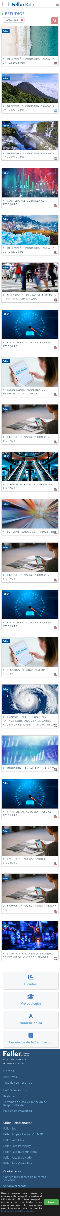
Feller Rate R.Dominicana (20, 1152)
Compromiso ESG (15, 1090)
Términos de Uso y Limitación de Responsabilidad (25, 1103)
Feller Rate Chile (14, 1140)
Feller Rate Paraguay (17, 1146)
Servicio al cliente (15, 1186)
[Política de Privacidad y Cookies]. (18, 1211)
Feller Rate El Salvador (18, 1157)
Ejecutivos (10, 1077)
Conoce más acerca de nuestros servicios (24, 1178)
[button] (6, 4)
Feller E (9, 1128)
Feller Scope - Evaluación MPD (23, 1134)
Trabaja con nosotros (17, 1082)
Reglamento (11, 1096)
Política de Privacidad (17, 1111)
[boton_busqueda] (54, 20)
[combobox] (13, 20)
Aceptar (51, 1202)
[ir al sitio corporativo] (16, 1055)
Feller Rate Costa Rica (17, 1163)
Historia (8, 1071)
